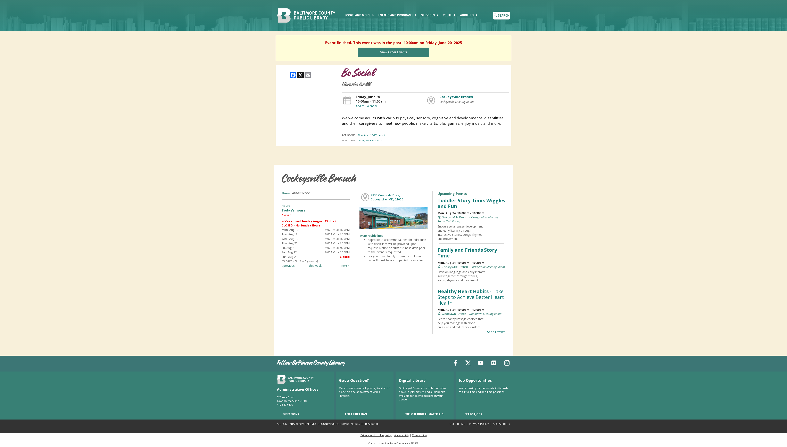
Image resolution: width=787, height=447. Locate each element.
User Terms (457, 424)
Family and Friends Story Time (467, 253)
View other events (393, 52)
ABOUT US (467, 15)
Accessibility (501, 424)
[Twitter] (468, 363)
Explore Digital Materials (424, 414)
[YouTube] (480, 363)
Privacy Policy (479, 424)
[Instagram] (507, 363)
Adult (382, 135)
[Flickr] (493, 363)
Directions (291, 414)
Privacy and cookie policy (376, 435)
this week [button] (315, 266)
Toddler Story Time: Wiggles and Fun (471, 203)
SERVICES (428, 15)
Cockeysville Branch (456, 97)
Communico (419, 435)
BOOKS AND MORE (358, 15)
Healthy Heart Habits (471, 297)
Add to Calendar (366, 106)
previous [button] (289, 266)
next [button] (344, 266)
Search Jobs (473, 414)
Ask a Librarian (356, 414)
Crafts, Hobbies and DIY (371, 140)
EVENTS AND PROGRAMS (396, 15)
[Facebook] (455, 363)
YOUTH (448, 15)
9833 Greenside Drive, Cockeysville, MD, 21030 (387, 197)
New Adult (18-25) (367, 135)
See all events (496, 332)
